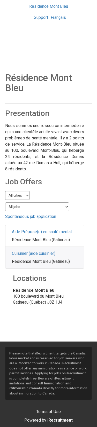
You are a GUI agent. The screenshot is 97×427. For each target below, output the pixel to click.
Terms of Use (48, 411)
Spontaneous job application (30, 216)
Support (41, 17)
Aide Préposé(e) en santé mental (42, 231)
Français (58, 17)
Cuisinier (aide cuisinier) (33, 253)
